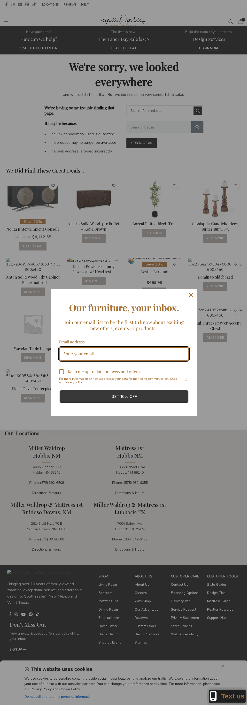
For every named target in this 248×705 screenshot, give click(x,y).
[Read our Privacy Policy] (186, 379)
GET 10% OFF (124, 396)
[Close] (191, 295)
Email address (72, 342)
